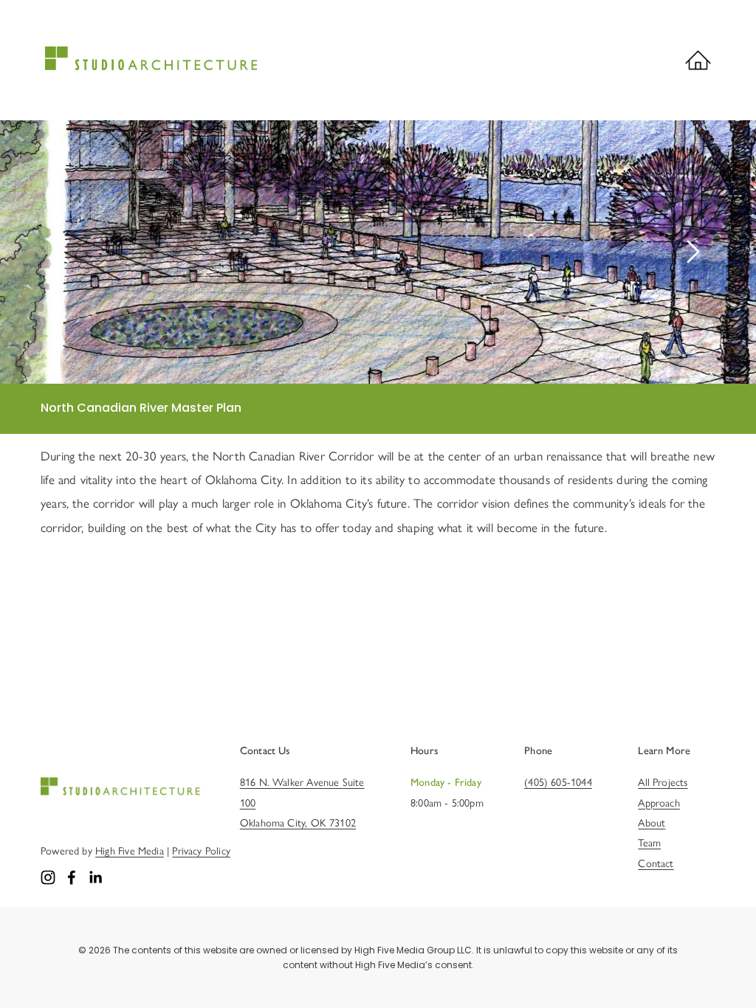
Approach (658, 802)
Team (649, 842)
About (651, 822)
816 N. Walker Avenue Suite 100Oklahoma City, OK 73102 (302, 802)
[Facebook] (71, 877)
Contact (655, 863)
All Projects (662, 782)
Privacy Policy (201, 850)
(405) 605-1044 (558, 782)
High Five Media (129, 850)
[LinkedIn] (95, 877)
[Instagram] (48, 877)
